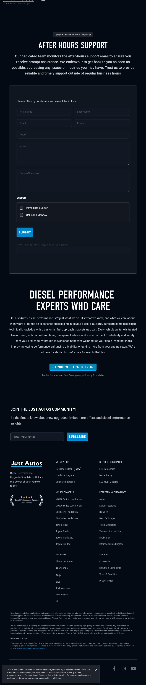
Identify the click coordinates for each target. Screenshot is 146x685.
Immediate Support (37, 207)
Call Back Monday (36, 214)
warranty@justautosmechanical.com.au (31, 648)
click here (93, 633)
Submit (25, 232)
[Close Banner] (96, 669)
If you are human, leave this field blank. (43, 244)
